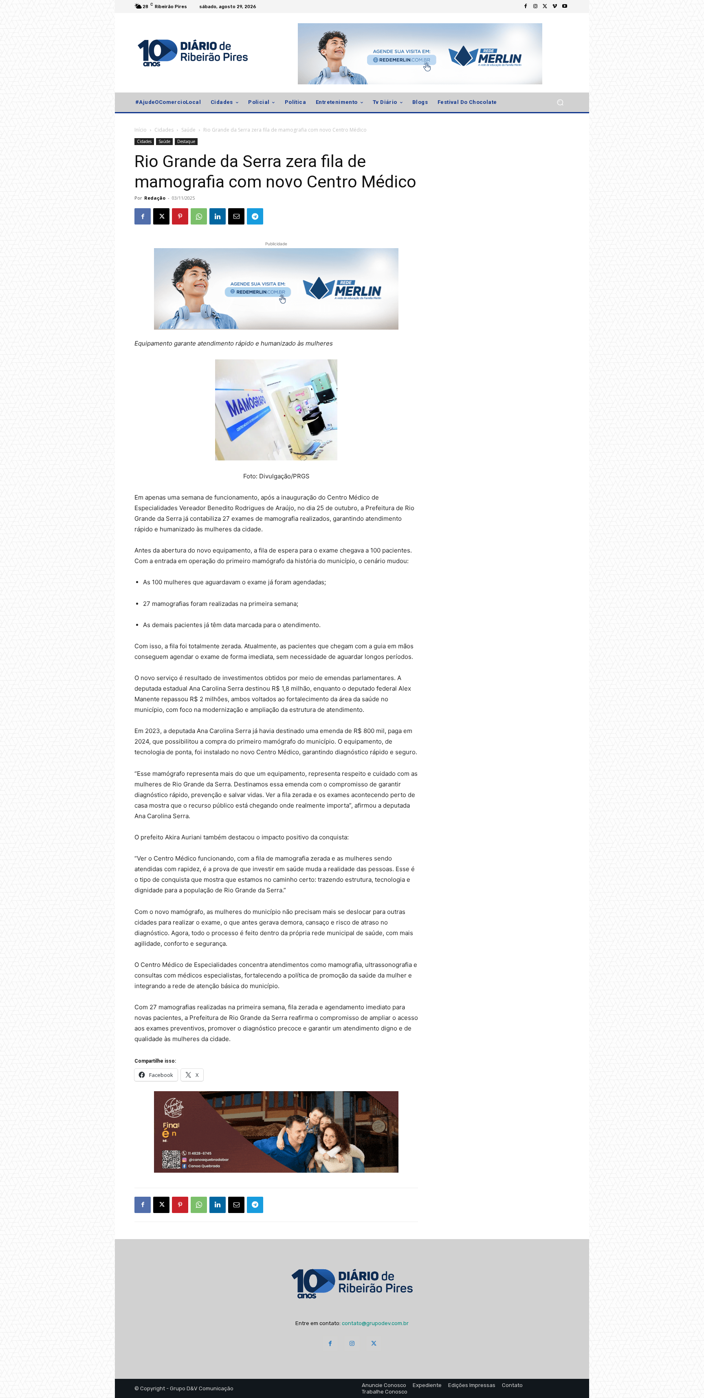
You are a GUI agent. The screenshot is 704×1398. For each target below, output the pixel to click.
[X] (545, 6)
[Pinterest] (180, 216)
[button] (560, 102)
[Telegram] (255, 216)
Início (140, 129)
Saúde (188, 129)
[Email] (236, 216)
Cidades (164, 129)
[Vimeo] (555, 6)
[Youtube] (565, 6)
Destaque (186, 141)
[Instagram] (535, 6)
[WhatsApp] (199, 216)
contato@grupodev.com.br (375, 1323)
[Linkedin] (217, 216)
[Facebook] (525, 6)
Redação (154, 198)
